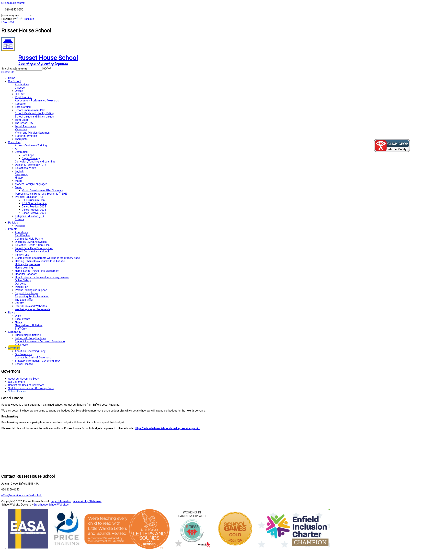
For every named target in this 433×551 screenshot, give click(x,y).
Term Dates (22, 119)
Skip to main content (13, 3)
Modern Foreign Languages (31, 184)
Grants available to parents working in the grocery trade (47, 258)
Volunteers (21, 344)
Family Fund (22, 254)
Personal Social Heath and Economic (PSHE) (41, 193)
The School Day (24, 123)
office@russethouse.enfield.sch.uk (21, 495)
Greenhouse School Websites (51, 504)
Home (11, 78)
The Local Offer (24, 299)
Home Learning (24, 267)
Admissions (22, 84)
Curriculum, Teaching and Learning (35, 161)
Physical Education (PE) (29, 196)
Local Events (22, 319)
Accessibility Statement (87, 501)
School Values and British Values (34, 116)
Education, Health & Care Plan (32, 245)
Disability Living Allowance (31, 241)
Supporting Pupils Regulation (32, 296)
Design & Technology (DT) (30, 164)
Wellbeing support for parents (32, 309)
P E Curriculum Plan (33, 200)
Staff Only (21, 328)
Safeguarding (23, 107)
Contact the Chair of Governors (33, 357)
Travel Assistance (25, 126)
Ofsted (19, 90)
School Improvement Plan (30, 110)
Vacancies (21, 129)
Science (19, 219)
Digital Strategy (31, 158)
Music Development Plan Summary (42, 190)
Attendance (21, 232)
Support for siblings (26, 293)
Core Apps (28, 155)
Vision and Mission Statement (32, 132)
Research (20, 103)
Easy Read (7, 22)
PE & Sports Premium (34, 203)
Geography (21, 174)
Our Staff (20, 94)
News (11, 312)
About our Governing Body (30, 351)
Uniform (19, 302)
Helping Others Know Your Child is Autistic (40, 261)
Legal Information (61, 501)
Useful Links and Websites (31, 306)
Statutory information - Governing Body (38, 360)
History (19, 177)
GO (45, 68)
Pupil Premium (23, 97)
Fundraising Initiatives (28, 335)
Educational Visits (25, 168)
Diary (18, 315)
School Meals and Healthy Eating (34, 113)
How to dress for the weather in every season (42, 277)
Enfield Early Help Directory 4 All (34, 248)
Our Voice (20, 283)
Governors (14, 347)
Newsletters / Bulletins (28, 325)
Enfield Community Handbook (32, 251)
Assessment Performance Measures (37, 100)
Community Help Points (29, 238)
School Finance (24, 364)
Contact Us (7, 72)
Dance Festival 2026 (34, 213)
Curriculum (14, 142)
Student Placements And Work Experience (40, 341)
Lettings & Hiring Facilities (30, 338)
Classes (20, 87)
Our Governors (23, 354)
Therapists (21, 139)
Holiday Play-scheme (27, 264)
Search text (8, 68)
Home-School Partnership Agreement (37, 270)
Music (18, 187)
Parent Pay (21, 286)
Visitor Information (26, 135)
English (19, 171)
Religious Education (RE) (29, 216)
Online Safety (23, 280)
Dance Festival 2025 (34, 209)
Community (14, 331)
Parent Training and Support (31, 290)
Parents (12, 229)
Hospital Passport (26, 274)
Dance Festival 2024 (34, 206)
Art (16, 148)
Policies (13, 222)
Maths (18, 180)
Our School (14, 81)
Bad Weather (22, 235)
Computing (21, 152)
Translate (28, 18)
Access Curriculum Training (31, 145)
